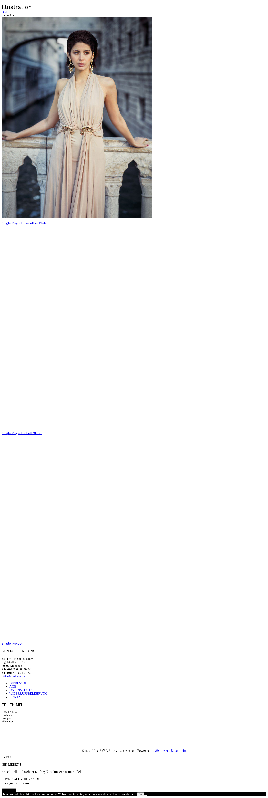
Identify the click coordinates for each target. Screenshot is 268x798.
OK (140, 794)
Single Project (12, 643)
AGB (12, 686)
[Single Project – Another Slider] (77, 216)
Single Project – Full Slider (22, 433)
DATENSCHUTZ (21, 690)
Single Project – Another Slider (25, 223)
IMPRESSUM (18, 683)
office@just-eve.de (13, 676)
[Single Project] (77, 637)
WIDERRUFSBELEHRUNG (28, 693)
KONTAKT (17, 697)
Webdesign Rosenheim (171, 750)
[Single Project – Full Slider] (77, 427)
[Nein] (145, 795)
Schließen (9, 790)
